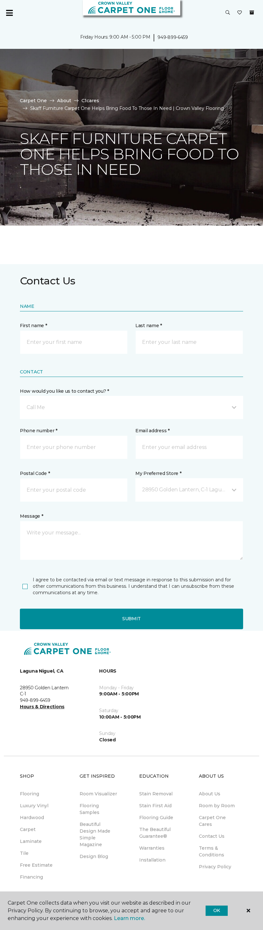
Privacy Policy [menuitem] (215, 867)
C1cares (90, 100)
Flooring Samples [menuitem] (89, 809)
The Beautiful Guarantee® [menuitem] (155, 833)
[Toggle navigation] (9, 13)
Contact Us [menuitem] (212, 836)
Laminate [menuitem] (31, 841)
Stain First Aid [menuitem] (155, 806)
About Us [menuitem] (209, 794)
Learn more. (129, 918)
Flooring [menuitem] (29, 794)
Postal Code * (35, 473)
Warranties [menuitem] (152, 848)
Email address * (152, 430)
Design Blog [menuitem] (94, 856)
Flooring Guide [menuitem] (156, 817)
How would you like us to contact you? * (64, 391)
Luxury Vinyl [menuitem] (34, 806)
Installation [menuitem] (152, 860)
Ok (216, 910)
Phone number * (38, 430)
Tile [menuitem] (24, 853)
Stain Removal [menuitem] (156, 794)
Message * (31, 516)
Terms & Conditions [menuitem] (211, 851)
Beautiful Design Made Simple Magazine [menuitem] (95, 834)
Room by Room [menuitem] (217, 806)
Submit (131, 618)
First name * (33, 325)
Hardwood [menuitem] (32, 817)
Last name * (148, 325)
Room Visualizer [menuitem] (98, 794)
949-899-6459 (172, 37)
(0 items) (252, 12)
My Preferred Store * (158, 473)
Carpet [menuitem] (28, 829)
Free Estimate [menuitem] (36, 865)
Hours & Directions (42, 707)
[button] (228, 13)
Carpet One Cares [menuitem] (212, 821)
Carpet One (33, 100)
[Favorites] (239, 13)
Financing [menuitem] (31, 877)
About (64, 100)
